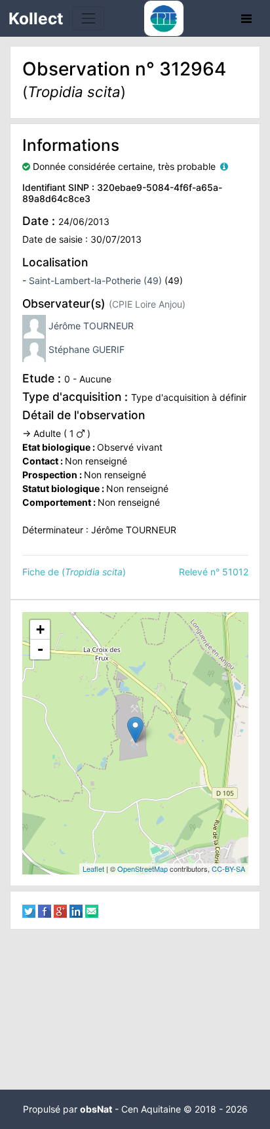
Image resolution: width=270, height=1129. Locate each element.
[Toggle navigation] (88, 18)
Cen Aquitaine (151, 1109)
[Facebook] (44, 910)
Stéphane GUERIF (86, 348)
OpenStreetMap (142, 868)
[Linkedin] (76, 910)
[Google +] (60, 910)
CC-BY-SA (228, 868)
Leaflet (93, 868)
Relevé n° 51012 (213, 571)
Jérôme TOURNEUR (91, 325)
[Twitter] (28, 910)
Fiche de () (74, 571)
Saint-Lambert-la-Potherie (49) (95, 280)
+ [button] (40, 629)
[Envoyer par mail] (91, 910)
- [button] (40, 649)
